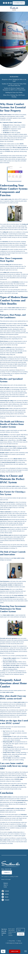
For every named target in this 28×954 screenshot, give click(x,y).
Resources (6, 883)
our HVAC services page (12, 293)
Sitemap (19, 940)
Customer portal (18, 2)
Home (14, 30)
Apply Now (14, 951)
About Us (6, 885)
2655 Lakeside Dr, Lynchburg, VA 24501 (9, 876)
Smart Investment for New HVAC (13, 471)
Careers (5, 886)
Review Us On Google (6, 879)
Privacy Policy (12, 940)
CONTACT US (14, 20)
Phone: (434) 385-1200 (6, 869)
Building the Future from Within (14, 92)
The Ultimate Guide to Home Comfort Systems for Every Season (13, 33)
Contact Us (7, 872)
